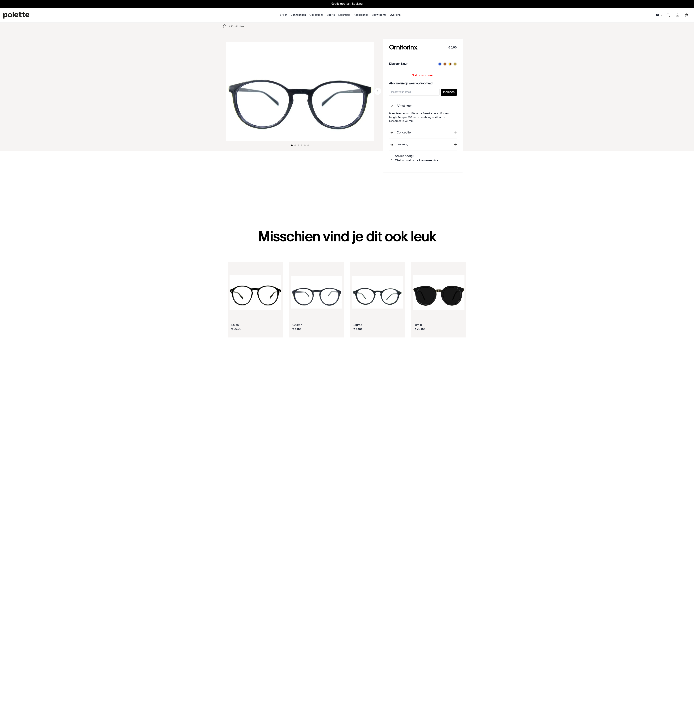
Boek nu (357, 4)
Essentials (344, 15)
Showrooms (379, 15)
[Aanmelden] (677, 15)
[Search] (668, 15)
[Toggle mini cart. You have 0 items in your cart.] (686, 15)
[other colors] (439, 64)
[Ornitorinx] (300, 91)
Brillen (283, 15)
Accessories (361, 15)
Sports (331, 15)
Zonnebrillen (298, 15)
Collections (316, 15)
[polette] (16, 15)
